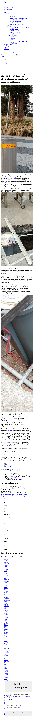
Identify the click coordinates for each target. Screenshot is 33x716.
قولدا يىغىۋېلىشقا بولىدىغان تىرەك (18, 18)
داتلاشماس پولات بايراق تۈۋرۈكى (18, 41)
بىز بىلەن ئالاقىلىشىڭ (9, 52)
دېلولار (5, 47)
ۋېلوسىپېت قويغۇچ (15, 32)
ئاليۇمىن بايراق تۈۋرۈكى (16, 42)
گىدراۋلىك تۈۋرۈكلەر (10, 178)
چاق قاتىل (12, 38)
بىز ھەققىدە (7, 46)
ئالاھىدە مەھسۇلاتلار (21, 494)
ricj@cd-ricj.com (8, 9)
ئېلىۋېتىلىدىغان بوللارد (15, 21)
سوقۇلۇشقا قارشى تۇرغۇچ (17, 24)
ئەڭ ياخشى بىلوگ (16, 495)
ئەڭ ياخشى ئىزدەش (6, 495)
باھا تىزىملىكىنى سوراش (7, 491)
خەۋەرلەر (6, 49)
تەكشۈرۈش (4, 445)
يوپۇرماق (9, 430)
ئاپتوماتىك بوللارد (14, 16)
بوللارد (8, 15)
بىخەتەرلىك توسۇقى (12, 35)
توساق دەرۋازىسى (15, 33)
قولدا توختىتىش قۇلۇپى (16, 30)
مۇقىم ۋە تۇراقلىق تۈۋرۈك (17, 19)
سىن (5, 50)
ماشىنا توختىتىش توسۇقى (13, 26)
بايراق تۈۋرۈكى (11, 39)
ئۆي (5, 12)
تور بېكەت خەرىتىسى (10, 494)
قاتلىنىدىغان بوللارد (15, 22)
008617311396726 (8, 7)
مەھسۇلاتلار (7, 13)
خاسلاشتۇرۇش (8, 44)
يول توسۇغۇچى (14, 36)
